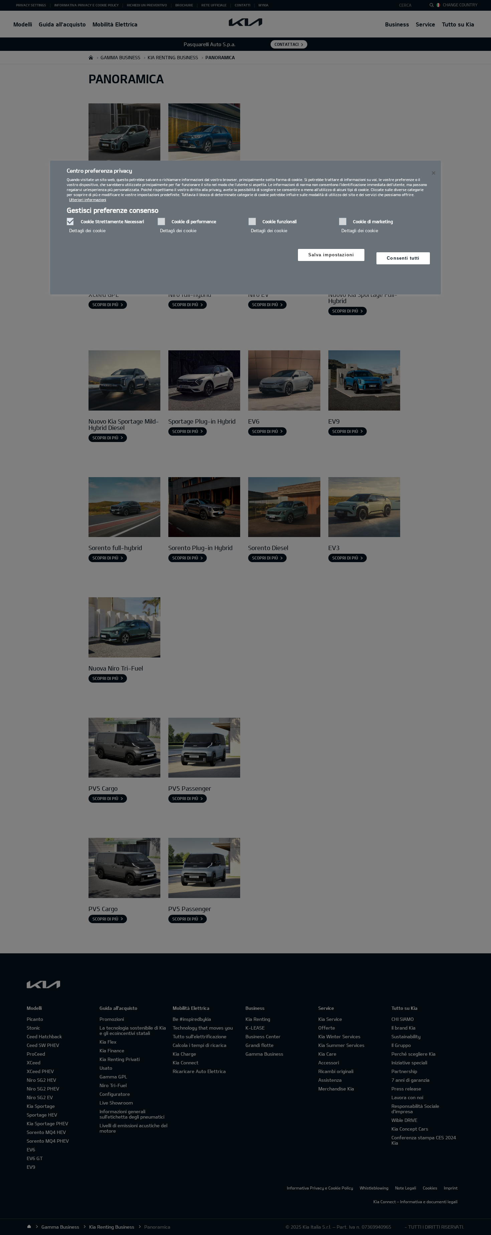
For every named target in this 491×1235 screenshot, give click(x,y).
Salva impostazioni (331, 254)
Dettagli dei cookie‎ (87, 230)
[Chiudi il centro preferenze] (433, 173)
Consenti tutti (403, 258)
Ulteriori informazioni (87, 199)
